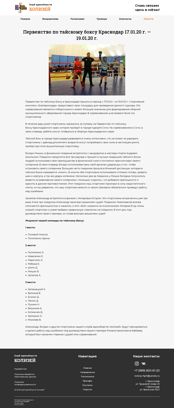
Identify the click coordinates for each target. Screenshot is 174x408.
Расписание (77, 18)
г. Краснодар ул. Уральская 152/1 (150, 388)
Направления (50, 18)
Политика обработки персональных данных (25, 375)
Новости (148, 18)
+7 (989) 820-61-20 (147, 370)
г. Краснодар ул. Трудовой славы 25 (148, 382)
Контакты (125, 18)
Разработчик (20, 369)
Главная (25, 18)
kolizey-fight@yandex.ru (147, 376)
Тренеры (102, 18)
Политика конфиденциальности (25, 383)
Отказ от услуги (19, 404)
